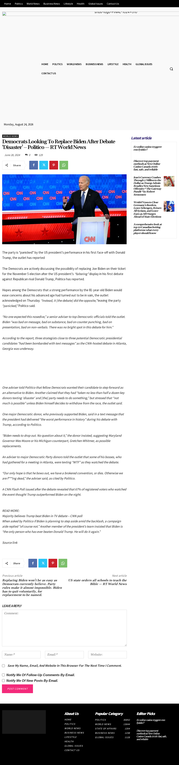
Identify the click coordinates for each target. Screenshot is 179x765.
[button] (171, 68)
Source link (9, 542)
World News (10, 136)
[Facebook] (33, 165)
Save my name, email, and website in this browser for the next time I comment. (64, 665)
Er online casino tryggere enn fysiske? (147, 148)
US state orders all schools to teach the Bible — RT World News (97, 582)
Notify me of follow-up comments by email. (40, 675)
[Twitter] (43, 165)
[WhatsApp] (63, 165)
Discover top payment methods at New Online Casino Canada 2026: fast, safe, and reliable (146, 165)
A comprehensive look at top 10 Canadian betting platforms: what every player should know (147, 229)
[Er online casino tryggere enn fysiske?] (169, 150)
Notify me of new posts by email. (32, 680)
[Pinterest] (53, 165)
